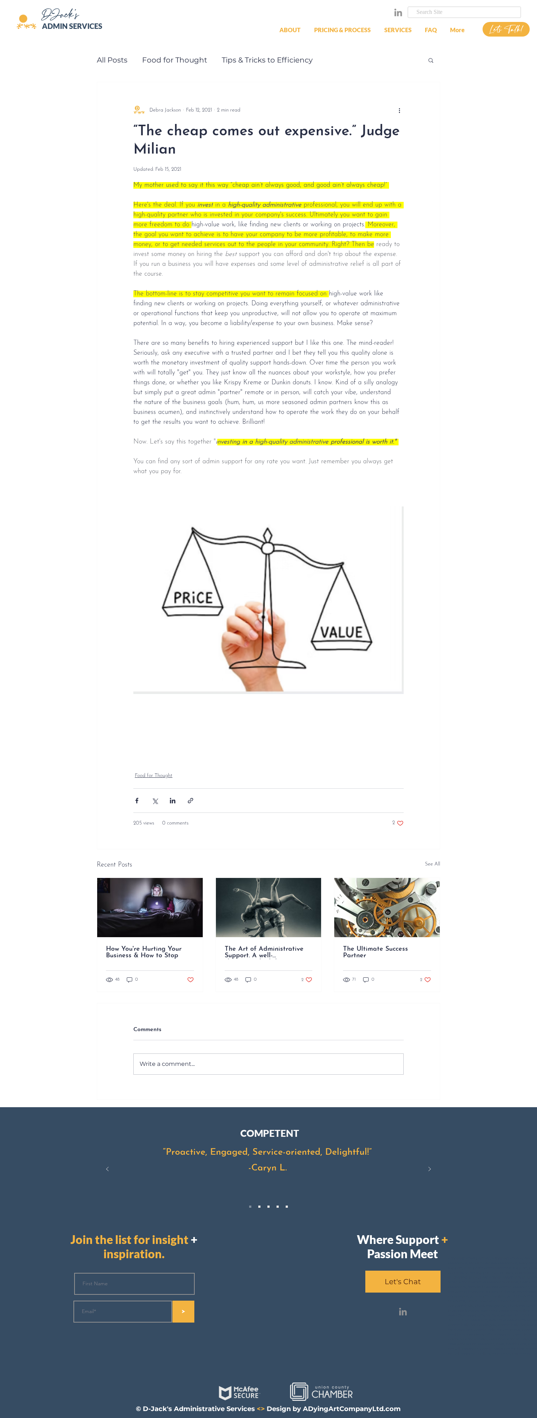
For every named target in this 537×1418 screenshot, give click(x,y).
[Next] (429, 1169)
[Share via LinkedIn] (172, 800)
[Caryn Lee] (250, 1207)
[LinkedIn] (398, 12)
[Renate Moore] (259, 1207)
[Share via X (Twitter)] (154, 800)
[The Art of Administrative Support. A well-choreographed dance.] (268, 907)
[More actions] (399, 110)
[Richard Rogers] (268, 1207)
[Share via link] (190, 800)
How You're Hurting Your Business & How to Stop (144, 952)
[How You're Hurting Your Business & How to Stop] (150, 907)
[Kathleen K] (278, 1207)
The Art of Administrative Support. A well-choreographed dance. (264, 952)
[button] (344, 30)
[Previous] (107, 1169)
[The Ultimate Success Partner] (387, 907)
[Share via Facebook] (136, 800)
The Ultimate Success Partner (375, 952)
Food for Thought (174, 60)
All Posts (112, 60)
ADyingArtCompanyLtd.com (352, 1409)
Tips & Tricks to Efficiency (267, 60)
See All (432, 864)
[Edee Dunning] (287, 1207)
